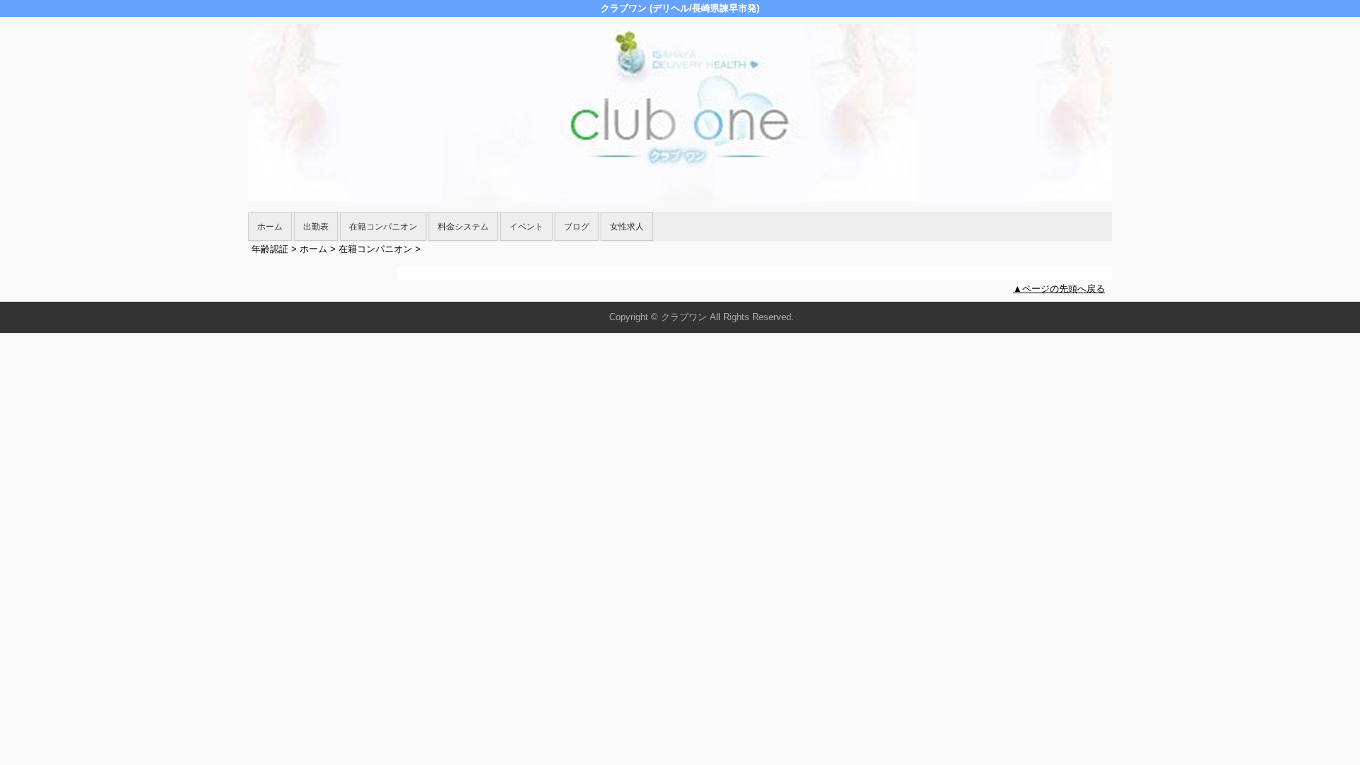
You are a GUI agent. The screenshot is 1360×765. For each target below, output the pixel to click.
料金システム (463, 227)
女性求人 (627, 227)
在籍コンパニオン (383, 227)
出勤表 (316, 227)
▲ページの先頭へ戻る (1059, 288)
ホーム (270, 227)
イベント (526, 227)
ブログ (576, 227)
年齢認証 (269, 249)
